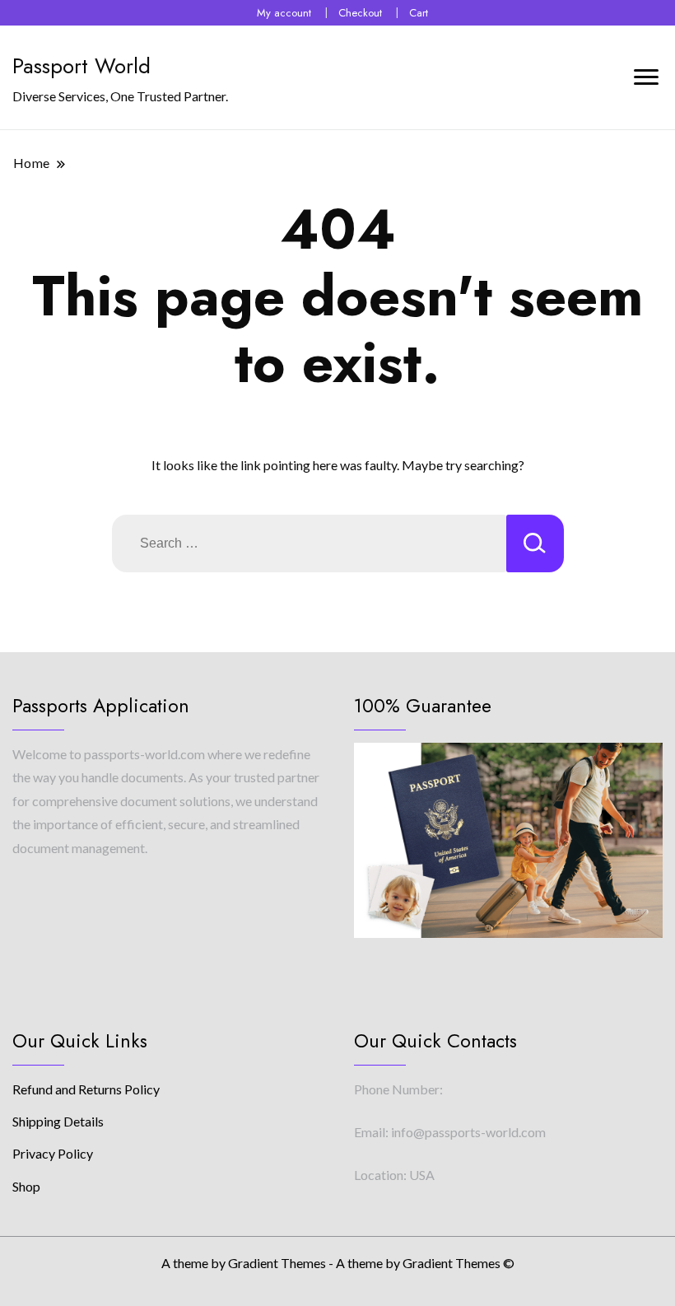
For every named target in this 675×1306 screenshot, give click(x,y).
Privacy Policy (52, 1153)
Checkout (360, 13)
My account (284, 13)
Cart (418, 13)
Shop (26, 1186)
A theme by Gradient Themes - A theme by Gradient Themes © (337, 1263)
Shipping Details (58, 1121)
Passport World (81, 66)
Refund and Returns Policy (86, 1089)
